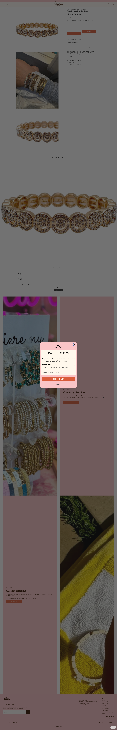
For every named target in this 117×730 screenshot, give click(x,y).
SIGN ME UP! (58, 379)
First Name (46, 364)
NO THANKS (58, 384)
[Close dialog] (74, 344)
